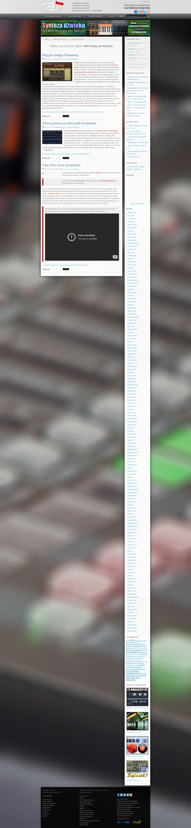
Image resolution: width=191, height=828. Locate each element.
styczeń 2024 (132, 308)
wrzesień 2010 (132, 600)
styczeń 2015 (132, 443)
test (128, 671)
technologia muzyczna (60, 39)
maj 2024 (131, 295)
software (138, 667)
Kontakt (111, 16)
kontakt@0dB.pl (47, 796)
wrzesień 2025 (132, 246)
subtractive (79, 112)
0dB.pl (121, 16)
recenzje (73, 154)
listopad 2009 (132, 631)
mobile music (142, 656)
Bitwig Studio (46, 807)
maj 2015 (131, 431)
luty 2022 (131, 372)
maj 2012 (131, 542)
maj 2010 (131, 612)
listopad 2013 (132, 486)
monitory (128, 658)
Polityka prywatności (86, 816)
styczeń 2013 (132, 517)
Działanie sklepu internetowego (89, 821)
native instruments (138, 660)
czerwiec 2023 (132, 329)
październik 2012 (133, 526)
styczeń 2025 (132, 271)
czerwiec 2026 (132, 218)
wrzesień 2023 (132, 320)
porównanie (130, 662)
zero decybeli (133, 679)
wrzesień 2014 (132, 455)
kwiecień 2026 (132, 225)
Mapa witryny (83, 825)
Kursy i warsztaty (74, 16)
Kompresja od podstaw (134, 732)
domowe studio (140, 648)
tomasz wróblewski (132, 672)
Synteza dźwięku (47, 801)
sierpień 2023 (132, 323)
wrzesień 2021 (132, 388)
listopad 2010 (132, 594)
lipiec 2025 (131, 252)
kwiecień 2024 (132, 299)
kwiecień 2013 (132, 508)
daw (144, 646)
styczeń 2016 (132, 412)
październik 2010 (133, 597)
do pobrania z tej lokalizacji (107, 131)
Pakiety (81, 806)
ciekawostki (137, 646)
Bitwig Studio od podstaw (125, 813)
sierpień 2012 (132, 532)
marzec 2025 (132, 265)
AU (129, 67)
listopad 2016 (132, 400)
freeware (64, 112)
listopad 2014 (132, 449)
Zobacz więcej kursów (124, 816)
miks (135, 656)
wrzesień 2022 (132, 351)
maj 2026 (131, 222)
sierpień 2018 (132, 394)
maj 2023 (131, 332)
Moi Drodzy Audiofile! (139, 102)
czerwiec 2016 (132, 406)
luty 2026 (131, 231)
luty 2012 (131, 551)
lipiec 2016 (131, 403)
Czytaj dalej (49, 150)
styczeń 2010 (132, 625)
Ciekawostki (132, 58)
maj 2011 (131, 576)
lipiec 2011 (131, 569)
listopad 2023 (132, 314)
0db (132, 640)
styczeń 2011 (132, 588)
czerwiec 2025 (132, 255)
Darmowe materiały (95, 16)
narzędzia (129, 660)
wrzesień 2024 (132, 283)
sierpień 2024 (132, 286)
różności (130, 667)
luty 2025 (131, 268)
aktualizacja (136, 643)
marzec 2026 (132, 228)
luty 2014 (131, 477)
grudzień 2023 (132, 311)
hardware (143, 652)
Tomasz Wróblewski (71, 59)
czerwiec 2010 (132, 609)
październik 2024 (133, 280)
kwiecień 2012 (132, 545)
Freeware (131, 49)
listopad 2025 (132, 240)
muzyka (134, 658)
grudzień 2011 (132, 557)
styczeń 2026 (132, 234)
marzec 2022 (132, 369)
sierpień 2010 (132, 603)
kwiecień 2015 (132, 434)
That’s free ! (81, 181)
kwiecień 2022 (132, 366)
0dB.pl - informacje (85, 810)
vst (93, 112)
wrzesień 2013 (132, 492)
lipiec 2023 (131, 326)
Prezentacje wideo (134, 43)
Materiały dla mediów (86, 812)
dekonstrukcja (130, 648)
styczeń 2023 (132, 345)
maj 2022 (131, 363)
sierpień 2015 (132, 425)
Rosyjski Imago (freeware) (60, 55)
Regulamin (82, 819)
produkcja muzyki (131, 665)
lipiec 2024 (131, 289)
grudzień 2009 (132, 628)
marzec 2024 (132, 302)
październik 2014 (133, 452)
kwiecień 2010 (132, 615)
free (59, 112)
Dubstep (45, 812)
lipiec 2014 (131, 462)
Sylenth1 (45, 816)
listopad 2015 (132, 415)
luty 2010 (131, 622)
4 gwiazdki (142, 641)
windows (96, 112)
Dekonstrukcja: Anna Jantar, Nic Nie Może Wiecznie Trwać (137, 90)
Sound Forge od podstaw (135, 756)
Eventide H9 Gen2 (133, 157)
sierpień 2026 (132, 212)
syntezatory (87, 112)
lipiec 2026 (131, 215)
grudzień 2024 (132, 274)
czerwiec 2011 (132, 572)
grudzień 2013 (132, 483)
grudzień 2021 (132, 379)
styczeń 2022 (132, 376)
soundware (130, 669)
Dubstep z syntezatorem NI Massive (128, 807)
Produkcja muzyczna (49, 803)
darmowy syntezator (77, 39)
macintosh (143, 654)
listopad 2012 (132, 523)
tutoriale (143, 673)
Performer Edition (54, 194)
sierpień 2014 (132, 459)
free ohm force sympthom (66, 265)
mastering (130, 656)
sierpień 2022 (132, 354)
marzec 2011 (132, 582)
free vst (144, 650)
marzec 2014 (132, 474)
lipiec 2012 (131, 536)
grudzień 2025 (132, 237)
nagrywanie (139, 658)
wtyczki (102, 112)
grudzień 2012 (132, 520)
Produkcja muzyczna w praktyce (127, 801)
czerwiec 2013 (132, 502)
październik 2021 (133, 385)
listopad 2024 (132, 277)
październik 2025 (133, 243)
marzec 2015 (132, 437)
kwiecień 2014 (132, 471)
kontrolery (135, 654)
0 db (127, 641)
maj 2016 (131, 409)
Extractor (75, 131)
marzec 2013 (132, 511)
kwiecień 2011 (132, 579)
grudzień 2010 (132, 591)
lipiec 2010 (131, 606)
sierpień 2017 (132, 397)
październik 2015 (133, 419)
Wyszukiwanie (83, 823)
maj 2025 (131, 259)
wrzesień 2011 (132, 563)
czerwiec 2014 (132, 465)
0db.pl (136, 641)
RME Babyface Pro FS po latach (138, 142)
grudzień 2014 (132, 446)
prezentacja (138, 662)
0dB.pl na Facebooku (137, 204)
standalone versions (108, 181)
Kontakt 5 (45, 814)
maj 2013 (131, 505)
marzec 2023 (132, 339)
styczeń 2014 (132, 480)
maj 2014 (131, 468)
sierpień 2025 (132, 249)
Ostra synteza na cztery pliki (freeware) (69, 123)
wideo (133, 675)
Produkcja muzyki (48, 805)
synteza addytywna (82, 154)
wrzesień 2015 (132, 422)
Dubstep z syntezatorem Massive (137, 708)
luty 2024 (131, 305)
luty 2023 (131, 342)
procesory (145, 662)
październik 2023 (133, 317)
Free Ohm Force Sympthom (61, 165)
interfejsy (129, 654)
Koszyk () (146, 1)
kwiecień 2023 (132, 335)
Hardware (131, 55)
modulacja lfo (72, 112)
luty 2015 (131, 440)
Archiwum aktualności (86, 814)
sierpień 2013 (132, 496)
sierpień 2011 (132, 566)
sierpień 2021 (132, 391)
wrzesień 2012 (132, 529)
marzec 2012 (132, 548)
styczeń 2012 (132, 554)
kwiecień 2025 (132, 262)
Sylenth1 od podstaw (133, 780)
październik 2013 (133, 489)
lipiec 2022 (131, 357)
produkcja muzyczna (135, 663)
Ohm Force (99, 173)
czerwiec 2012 (132, 539)
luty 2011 (131, 585)
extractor (61, 154)
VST (129, 64)
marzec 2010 (132, 619)
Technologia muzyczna (53, 16)
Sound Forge (46, 810)
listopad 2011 (132, 560)
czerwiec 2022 (132, 360)
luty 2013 (131, 514)
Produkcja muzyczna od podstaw (127, 803)
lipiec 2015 (131, 428)
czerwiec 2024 (132, 292)
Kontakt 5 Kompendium (124, 811)
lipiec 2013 (131, 499)
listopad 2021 (132, 382)
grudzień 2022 (132, 348)
